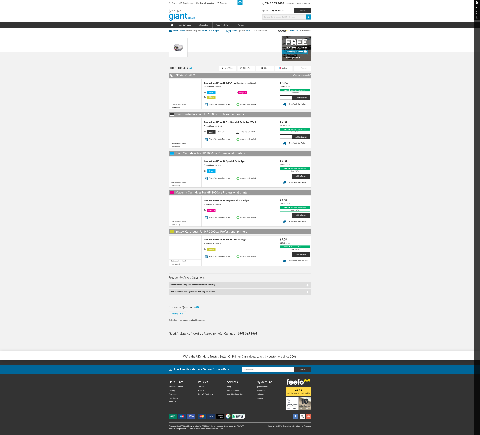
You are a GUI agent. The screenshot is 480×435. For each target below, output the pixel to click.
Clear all (303, 68)
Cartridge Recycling (235, 394)
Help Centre (173, 398)
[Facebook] (295, 416)
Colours (285, 68)
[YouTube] (308, 416)
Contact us (173, 394)
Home (171, 36)
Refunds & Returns (176, 387)
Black (266, 68)
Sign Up (302, 369)
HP (193, 36)
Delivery (172, 391)
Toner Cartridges (184, 25)
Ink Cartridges (203, 25)
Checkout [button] (302, 11)
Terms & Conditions (205, 394)
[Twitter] (301, 416)
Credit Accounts (233, 391)
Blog (229, 387)
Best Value (228, 68)
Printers (241, 25)
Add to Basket (301, 98)
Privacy (201, 391)
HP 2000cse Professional (208, 36)
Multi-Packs (247, 68)
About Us (172, 402)
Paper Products (222, 25)
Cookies (201, 387)
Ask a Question (221, 49)
